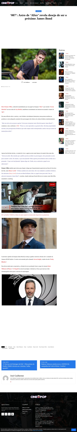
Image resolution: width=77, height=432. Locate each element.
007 (3, 112)
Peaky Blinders (5, 348)
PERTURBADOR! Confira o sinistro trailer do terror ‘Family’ (70, 65)
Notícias (38, 11)
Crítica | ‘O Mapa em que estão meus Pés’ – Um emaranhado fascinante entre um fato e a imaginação (44, 409)
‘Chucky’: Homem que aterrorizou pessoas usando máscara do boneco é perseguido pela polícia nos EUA (70, 133)
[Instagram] (10, 381)
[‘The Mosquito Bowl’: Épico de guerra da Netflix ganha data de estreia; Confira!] (61, 113)
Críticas (37, 411)
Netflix (67, 111)
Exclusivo (67, 102)
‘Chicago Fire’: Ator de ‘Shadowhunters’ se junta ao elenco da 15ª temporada (70, 89)
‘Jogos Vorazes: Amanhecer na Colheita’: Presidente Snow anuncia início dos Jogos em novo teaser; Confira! (70, 143)
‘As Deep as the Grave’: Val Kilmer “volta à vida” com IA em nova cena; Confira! (70, 152)
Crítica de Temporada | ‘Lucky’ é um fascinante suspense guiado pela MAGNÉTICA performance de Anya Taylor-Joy (44, 415)
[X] (9, 414)
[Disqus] (28, 328)
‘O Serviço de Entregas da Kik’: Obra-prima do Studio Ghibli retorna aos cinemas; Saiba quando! (18, 366)
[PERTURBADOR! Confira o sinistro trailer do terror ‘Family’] (61, 64)
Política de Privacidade (38, 430)
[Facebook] (2, 414)
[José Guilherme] (22, 82)
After (40, 107)
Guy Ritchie (18, 109)
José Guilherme (27, 82)
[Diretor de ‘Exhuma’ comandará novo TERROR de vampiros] (61, 72)
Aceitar (73, 429)
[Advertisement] (38, 31)
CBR (17, 126)
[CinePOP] (8, 3)
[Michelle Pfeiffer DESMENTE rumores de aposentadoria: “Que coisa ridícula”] (61, 96)
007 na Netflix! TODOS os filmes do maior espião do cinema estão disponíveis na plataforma (25, 215)
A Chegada (16, 269)
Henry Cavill (12, 171)
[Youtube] (12, 414)
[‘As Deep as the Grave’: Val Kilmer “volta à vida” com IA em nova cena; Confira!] (61, 151)
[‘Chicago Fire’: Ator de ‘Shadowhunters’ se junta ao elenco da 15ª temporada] (61, 88)
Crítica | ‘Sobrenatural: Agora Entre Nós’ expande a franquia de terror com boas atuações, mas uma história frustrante (44, 423)
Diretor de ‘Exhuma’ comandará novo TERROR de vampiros (70, 73)
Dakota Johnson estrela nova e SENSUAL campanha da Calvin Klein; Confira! (55, 365)
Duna (9, 269)
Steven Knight (37, 259)
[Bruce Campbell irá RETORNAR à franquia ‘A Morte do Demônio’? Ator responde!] (61, 80)
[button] (61, 3)
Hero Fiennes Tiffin (6, 107)
